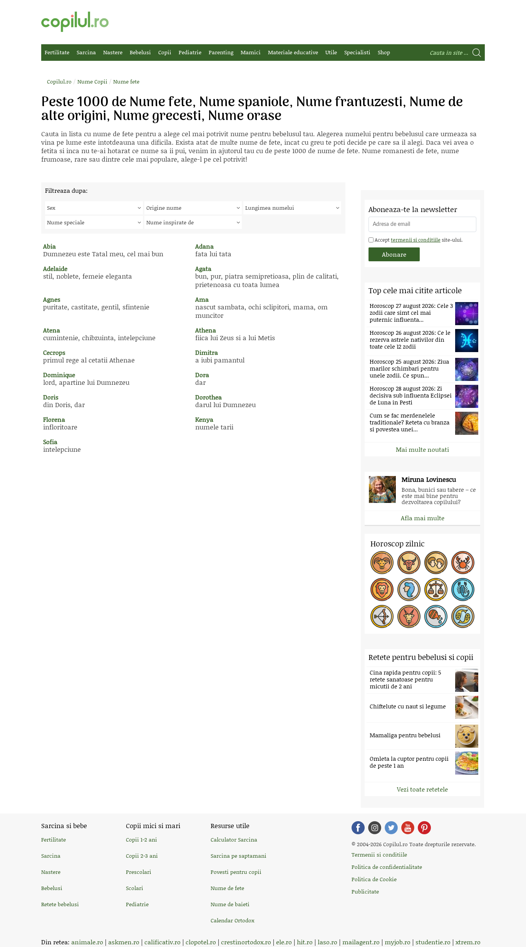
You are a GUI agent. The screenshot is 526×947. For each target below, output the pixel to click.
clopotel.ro (201, 941)
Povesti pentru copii (236, 872)
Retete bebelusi (60, 904)
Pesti (462, 616)
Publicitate (365, 891)
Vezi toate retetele (422, 789)
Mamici (251, 52)
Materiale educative (293, 52)
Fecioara (408, 589)
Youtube (407, 827)
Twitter (391, 827)
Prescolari (138, 872)
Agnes (51, 299)
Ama (202, 299)
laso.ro (327, 941)
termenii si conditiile (416, 239)
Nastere (112, 52)
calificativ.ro (162, 941)
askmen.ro (123, 941)
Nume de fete (227, 888)
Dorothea (208, 396)
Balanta (435, 589)
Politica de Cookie (374, 879)
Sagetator (382, 616)
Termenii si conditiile (379, 854)
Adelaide (55, 268)
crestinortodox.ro (246, 941)
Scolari (134, 888)
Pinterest (424, 827)
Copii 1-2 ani (141, 839)
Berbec (382, 562)
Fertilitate (57, 52)
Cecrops (54, 352)
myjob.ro (397, 941)
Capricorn (408, 616)
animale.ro (87, 941)
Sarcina (86, 52)
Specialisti (357, 52)
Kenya (204, 419)
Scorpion (462, 589)
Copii (164, 52)
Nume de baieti (230, 904)
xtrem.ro (468, 941)
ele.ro (284, 941)
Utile (331, 52)
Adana (204, 246)
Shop (384, 52)
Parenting (221, 52)
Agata (203, 268)
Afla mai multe (422, 517)
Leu (382, 589)
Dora (202, 374)
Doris (51, 396)
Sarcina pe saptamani (238, 856)
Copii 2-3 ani (142, 856)
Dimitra (206, 352)
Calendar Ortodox (232, 920)
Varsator (435, 616)
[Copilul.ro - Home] (75, 22)
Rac (462, 562)
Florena (54, 419)
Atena (51, 330)
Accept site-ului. (418, 239)
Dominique (59, 374)
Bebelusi (140, 52)
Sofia (50, 441)
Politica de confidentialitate (387, 867)
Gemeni (435, 562)
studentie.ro (433, 941)
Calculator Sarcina (234, 839)
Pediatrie (190, 52)
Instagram (374, 827)
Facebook (358, 827)
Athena (205, 330)
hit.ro (305, 941)
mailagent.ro (361, 941)
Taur (408, 562)
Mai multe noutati (422, 449)
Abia (49, 246)
